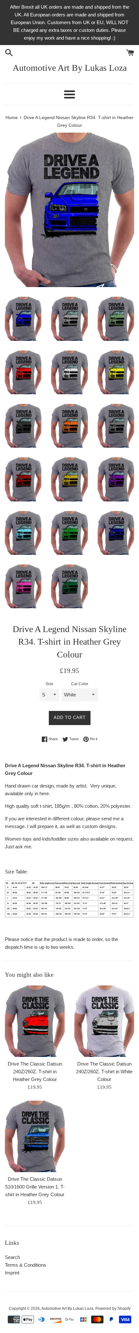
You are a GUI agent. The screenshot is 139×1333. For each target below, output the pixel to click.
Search (12, 1257)
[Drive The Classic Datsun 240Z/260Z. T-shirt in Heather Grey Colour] (35, 1021)
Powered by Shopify (113, 1308)
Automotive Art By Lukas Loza (70, 68)
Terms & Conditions (25, 1265)
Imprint (12, 1272)
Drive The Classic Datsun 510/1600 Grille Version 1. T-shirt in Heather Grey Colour (35, 1186)
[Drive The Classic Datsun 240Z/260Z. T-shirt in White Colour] (104, 1021)
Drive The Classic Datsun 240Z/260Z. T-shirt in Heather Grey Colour (35, 1071)
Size (49, 684)
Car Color (79, 684)
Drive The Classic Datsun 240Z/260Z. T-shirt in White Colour (104, 1071)
